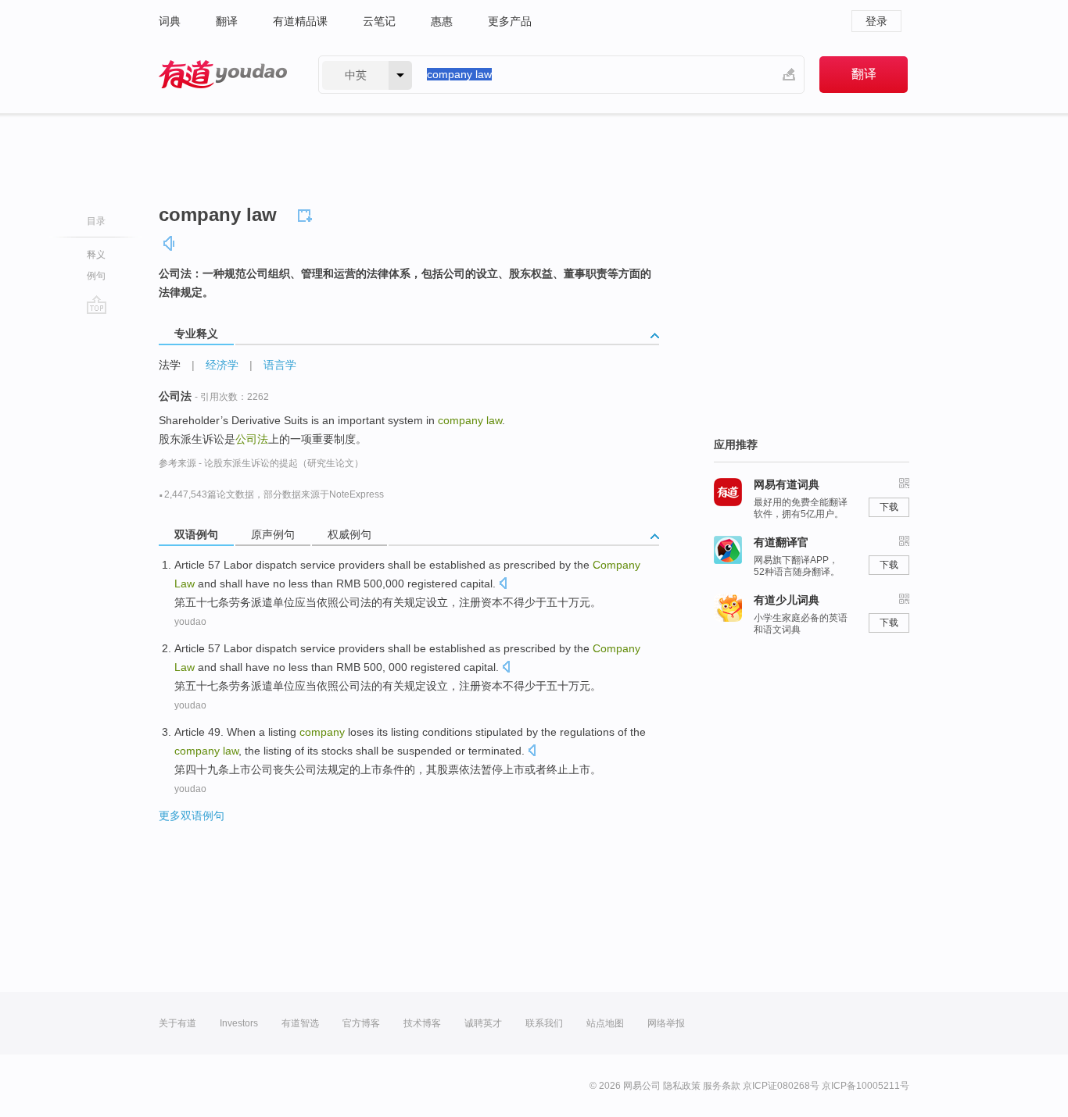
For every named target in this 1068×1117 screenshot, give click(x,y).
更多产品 (510, 21)
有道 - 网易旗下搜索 (223, 74)
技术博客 (422, 1023)
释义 (96, 254)
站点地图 (605, 1023)
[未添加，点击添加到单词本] (307, 213)
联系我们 (544, 1023)
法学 (170, 365)
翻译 (227, 21)
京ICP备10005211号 (865, 1085)
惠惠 (442, 21)
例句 (96, 275)
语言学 (279, 365)
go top (96, 304)
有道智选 (300, 1023)
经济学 (222, 365)
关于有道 (177, 1023)
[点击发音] (503, 584)
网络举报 (666, 1023)
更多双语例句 (191, 815)
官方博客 (361, 1023)
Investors (239, 1023)
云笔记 (379, 21)
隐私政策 (682, 1085)
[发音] (169, 243)
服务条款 (721, 1085)
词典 (170, 21)
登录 (876, 21)
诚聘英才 (483, 1023)
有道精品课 (300, 21)
